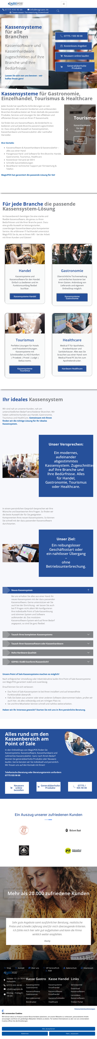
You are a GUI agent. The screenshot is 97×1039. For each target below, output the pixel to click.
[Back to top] (93, 190)
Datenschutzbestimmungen (85, 1009)
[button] (57, 10)
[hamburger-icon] (64, 4)
